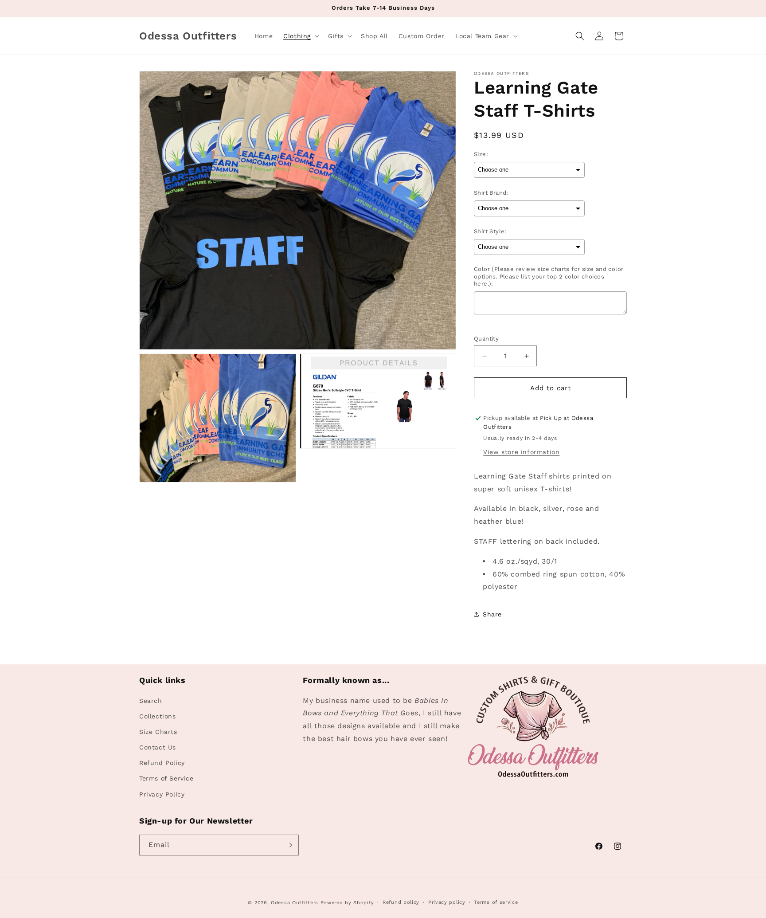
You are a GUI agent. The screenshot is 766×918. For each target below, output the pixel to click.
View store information (521, 451)
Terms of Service (166, 778)
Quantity (486, 338)
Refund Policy (162, 762)
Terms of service (496, 902)
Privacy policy (446, 902)
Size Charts (158, 731)
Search (150, 700)
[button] (300, 36)
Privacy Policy (161, 794)
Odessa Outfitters (294, 903)
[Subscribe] (288, 845)
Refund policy (401, 902)
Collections (157, 716)
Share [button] (492, 614)
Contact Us (157, 747)
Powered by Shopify (347, 903)
